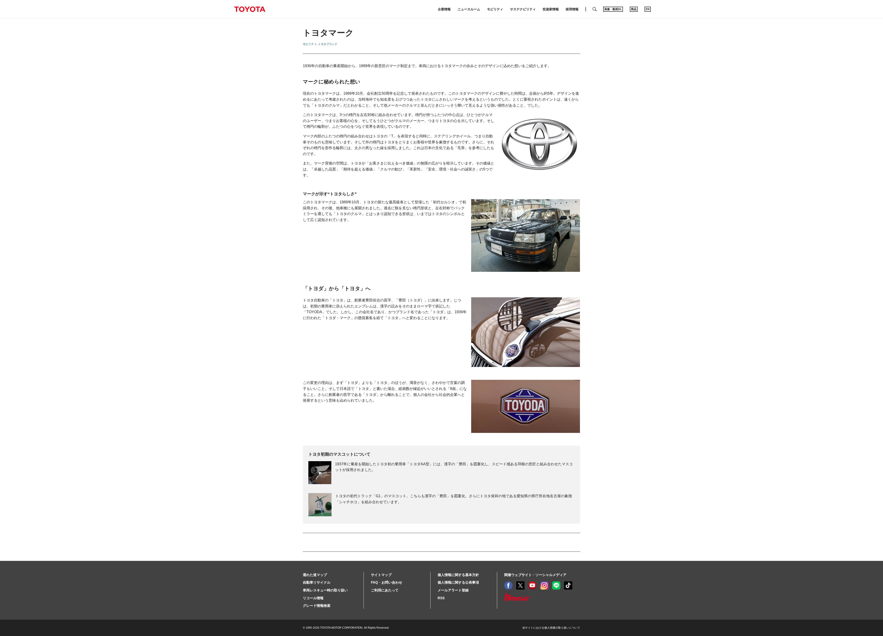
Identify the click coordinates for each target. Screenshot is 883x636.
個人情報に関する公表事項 (458, 582)
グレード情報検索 (316, 606)
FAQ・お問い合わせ (386, 582)
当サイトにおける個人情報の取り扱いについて (551, 627)
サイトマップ (381, 575)
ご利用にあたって (384, 590)
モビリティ (310, 44)
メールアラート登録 (453, 590)
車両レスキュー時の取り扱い (325, 590)
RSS (441, 598)
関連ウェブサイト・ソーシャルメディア (535, 575)
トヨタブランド (327, 44)
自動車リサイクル (316, 582)
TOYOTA (249, 9)
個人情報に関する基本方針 (458, 575)
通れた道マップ (315, 575)
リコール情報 (313, 598)
